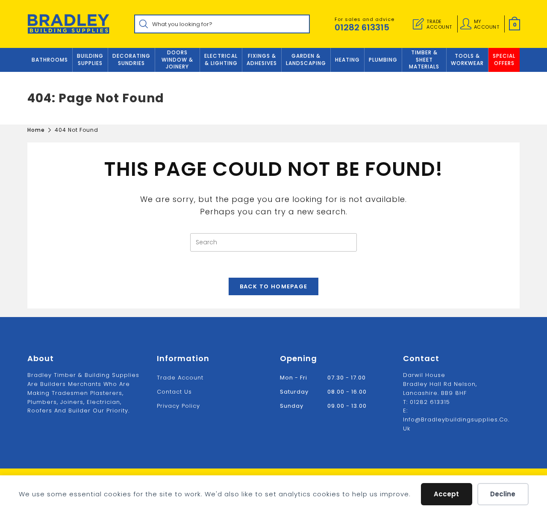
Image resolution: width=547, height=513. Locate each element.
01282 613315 (362, 27)
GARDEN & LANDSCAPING (306, 59)
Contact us (174, 392)
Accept (446, 493)
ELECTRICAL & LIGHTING (221, 59)
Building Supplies (90, 59)
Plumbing (383, 59)
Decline (502, 493)
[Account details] (466, 24)
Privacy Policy (178, 406)
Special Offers (504, 59)
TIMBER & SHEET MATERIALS (424, 60)
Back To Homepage (274, 286)
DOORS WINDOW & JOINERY (177, 60)
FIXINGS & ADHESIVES (262, 59)
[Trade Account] (418, 24)
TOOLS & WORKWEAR (467, 59)
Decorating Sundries (131, 59)
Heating (347, 59)
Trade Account (180, 378)
